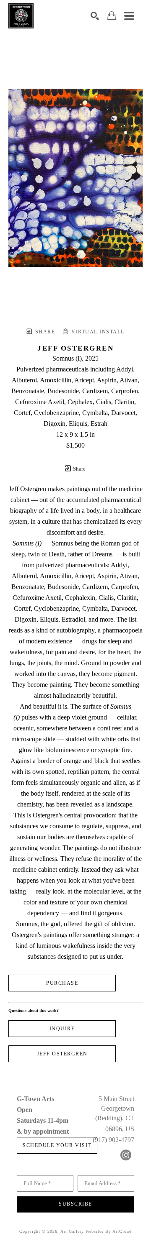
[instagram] (125, 1155)
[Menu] (129, 16)
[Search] (95, 16)
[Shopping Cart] (111, 15)
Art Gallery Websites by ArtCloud (96, 1231)
